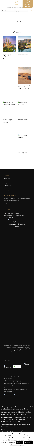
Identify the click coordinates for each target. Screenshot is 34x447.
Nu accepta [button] (28, 442)
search (30, 10)
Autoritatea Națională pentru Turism (13, 385)
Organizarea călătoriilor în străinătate (12, 380)
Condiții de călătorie (8, 378)
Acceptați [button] (19, 442)
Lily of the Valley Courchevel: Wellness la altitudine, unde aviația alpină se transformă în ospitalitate (16, 419)
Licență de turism (9, 389)
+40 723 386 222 (8, 217)
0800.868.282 (26, 385)
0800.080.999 (25, 383)
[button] (2, 3)
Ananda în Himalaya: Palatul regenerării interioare (15, 426)
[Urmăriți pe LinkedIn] (8, 193)
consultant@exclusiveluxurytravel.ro (15, 215)
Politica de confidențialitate (10, 376)
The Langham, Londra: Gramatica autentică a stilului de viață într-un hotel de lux (17, 408)
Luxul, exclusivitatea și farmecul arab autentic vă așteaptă (24, 87)
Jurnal (6, 183)
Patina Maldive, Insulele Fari (22, 153)
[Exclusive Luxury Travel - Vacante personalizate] (16, 3)
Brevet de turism (21, 389)
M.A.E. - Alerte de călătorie (10, 383)
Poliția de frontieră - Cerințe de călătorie (13, 381)
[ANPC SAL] (8, 395)
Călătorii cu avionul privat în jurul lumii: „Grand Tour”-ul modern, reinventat (16, 431)
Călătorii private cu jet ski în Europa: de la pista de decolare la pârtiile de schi (16, 413)
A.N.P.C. (20, 383)
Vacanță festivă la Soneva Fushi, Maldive (8, 121)
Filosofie (6, 181)
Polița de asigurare (9, 391)
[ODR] (16, 395)
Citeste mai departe (17, 445)
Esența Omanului (23, 54)
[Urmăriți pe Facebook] (4, 193)
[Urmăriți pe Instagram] (6, 193)
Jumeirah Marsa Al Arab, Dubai (23, 120)
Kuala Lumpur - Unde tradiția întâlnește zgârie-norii (8, 56)
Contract (21, 376)
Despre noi (7, 178)
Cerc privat (7, 185)
